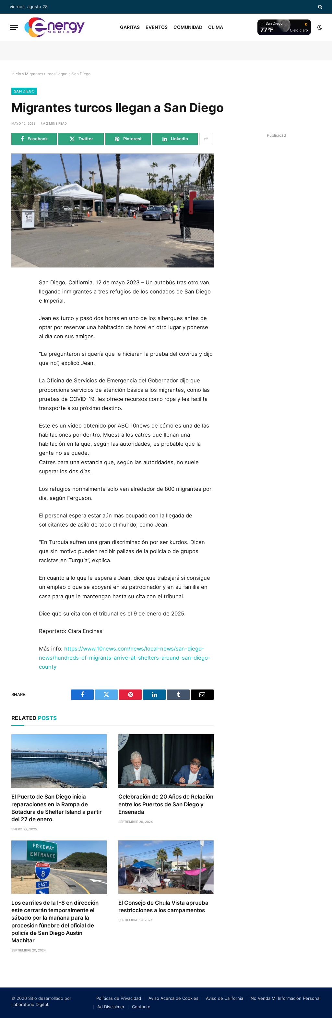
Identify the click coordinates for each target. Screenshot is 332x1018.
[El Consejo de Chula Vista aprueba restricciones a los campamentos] (166, 867)
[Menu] (14, 27)
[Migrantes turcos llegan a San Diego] (112, 210)
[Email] (18, 358)
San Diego (24, 91)
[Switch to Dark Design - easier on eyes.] (319, 27)
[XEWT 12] (54, 27)
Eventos (157, 27)
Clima (215, 27)
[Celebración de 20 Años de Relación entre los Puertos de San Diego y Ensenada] (166, 761)
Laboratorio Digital (29, 1004)
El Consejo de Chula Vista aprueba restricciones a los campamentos (163, 906)
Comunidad (187, 27)
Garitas (130, 27)
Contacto (141, 1006)
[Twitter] (18, 314)
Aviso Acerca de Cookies (173, 998)
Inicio (16, 73)
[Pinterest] (18, 344)
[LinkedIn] (18, 329)
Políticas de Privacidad (118, 998)
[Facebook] (18, 300)
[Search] (319, 7)
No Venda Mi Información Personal (285, 998)
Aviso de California (224, 998)
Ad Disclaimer (110, 1006)
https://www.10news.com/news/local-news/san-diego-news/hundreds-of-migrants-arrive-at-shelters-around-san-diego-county (124, 657)
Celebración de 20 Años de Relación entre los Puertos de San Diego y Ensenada (165, 804)
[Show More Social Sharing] (205, 139)
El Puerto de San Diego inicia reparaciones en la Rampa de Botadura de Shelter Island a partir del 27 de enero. (56, 807)
